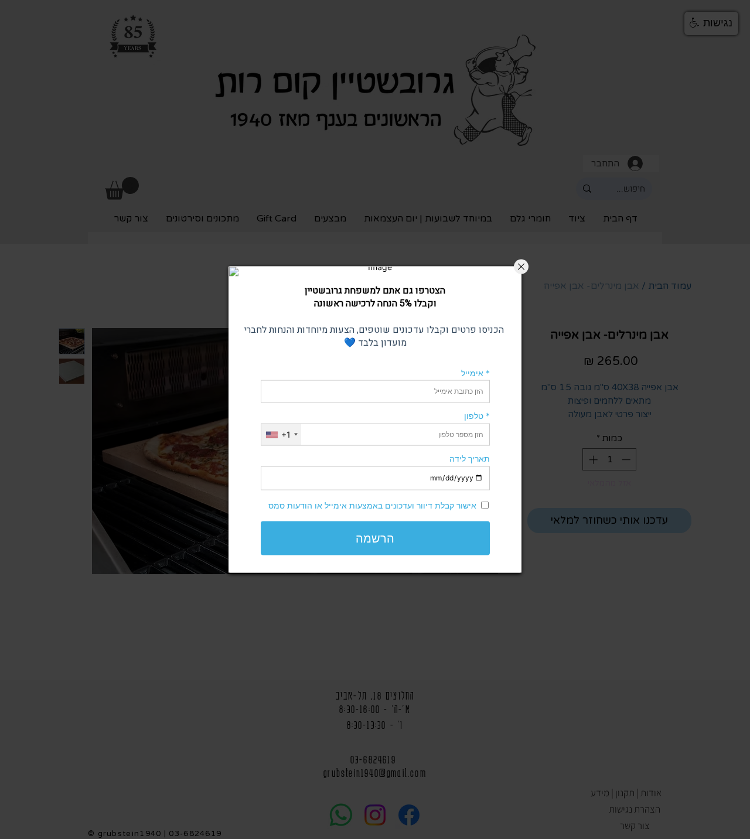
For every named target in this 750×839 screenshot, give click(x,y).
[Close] (521, 267)
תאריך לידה (469, 458)
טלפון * (477, 416)
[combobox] (281, 434)
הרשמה (375, 538)
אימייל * (475, 372)
